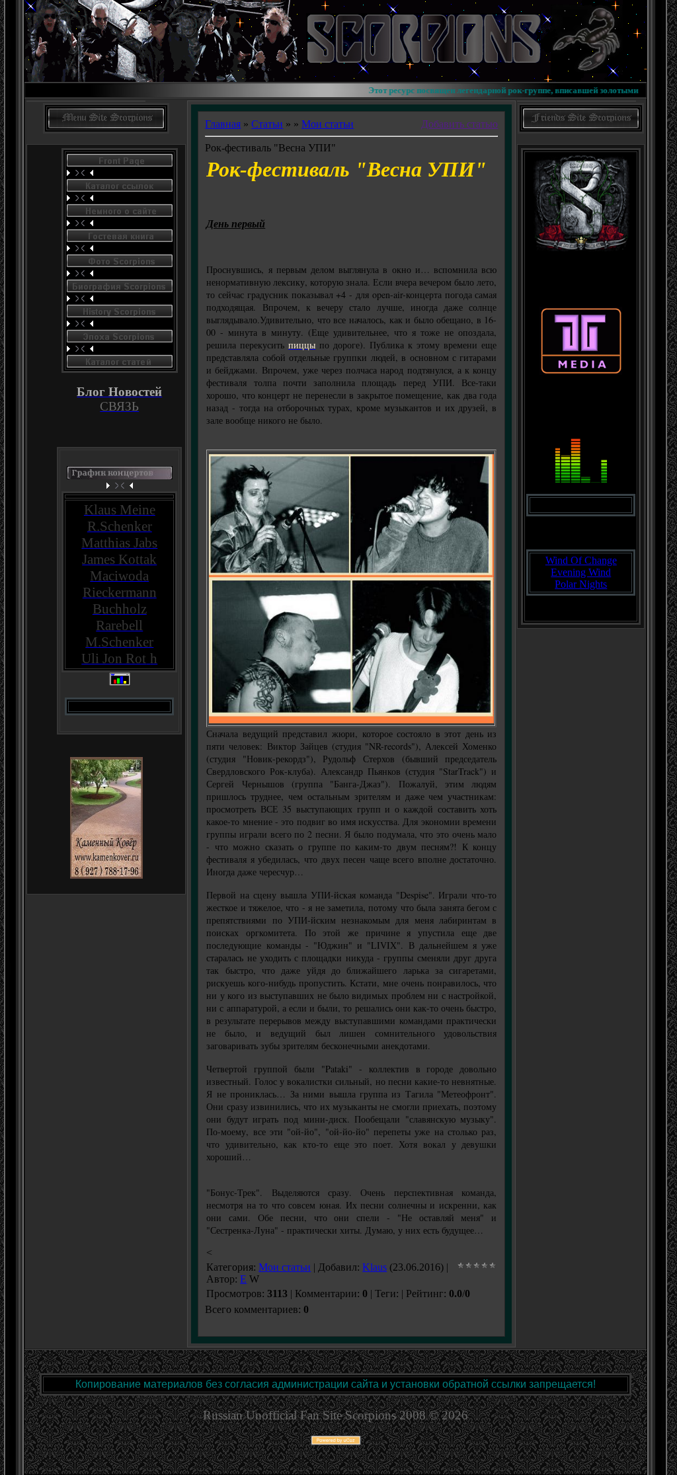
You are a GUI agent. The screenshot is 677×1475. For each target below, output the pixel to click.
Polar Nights (581, 584)
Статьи (267, 124)
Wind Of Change (581, 560)
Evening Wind (581, 572)
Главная (223, 124)
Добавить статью (459, 124)
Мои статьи (327, 124)
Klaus (374, 1267)
